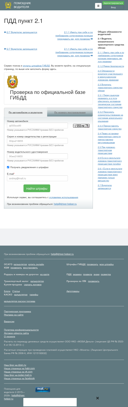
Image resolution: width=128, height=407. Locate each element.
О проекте (9, 336)
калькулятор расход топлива (19, 301)
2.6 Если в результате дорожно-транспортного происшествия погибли (110, 160)
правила (87, 274)
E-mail (10, 173)
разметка (106, 274)
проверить (92, 264)
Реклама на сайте (14, 314)
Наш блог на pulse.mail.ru (18, 375)
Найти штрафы (36, 188)
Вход (113, 7)
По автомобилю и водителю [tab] (25, 112)
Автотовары (72, 291)
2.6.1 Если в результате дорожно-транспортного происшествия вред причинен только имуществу (110, 174)
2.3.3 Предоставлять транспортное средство (110, 127)
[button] (98, 6)
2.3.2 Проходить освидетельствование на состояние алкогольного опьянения (110, 116)
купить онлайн (36, 264)
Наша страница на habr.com (19, 368)
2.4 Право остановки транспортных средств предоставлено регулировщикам (109, 138)
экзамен (77, 274)
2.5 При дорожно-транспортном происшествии (106, 150)
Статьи (16, 291)
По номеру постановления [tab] (70, 112)
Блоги (7, 291)
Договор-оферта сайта (16, 333)
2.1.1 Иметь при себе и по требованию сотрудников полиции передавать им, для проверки (74, 35)
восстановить (30, 267)
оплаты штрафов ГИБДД (36, 65)
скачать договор (33, 284)
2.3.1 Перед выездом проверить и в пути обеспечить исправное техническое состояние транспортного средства (110, 101)
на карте (44, 274)
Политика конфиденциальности (21, 329)
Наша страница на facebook (19, 378)
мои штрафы (107, 264)
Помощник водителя (22, 5)
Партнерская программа (17, 311)
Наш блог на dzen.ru (15, 365)
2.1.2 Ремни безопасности (111, 66)
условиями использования (63, 197)
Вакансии (9, 321)
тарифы (34, 294)
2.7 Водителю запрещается (21, 32)
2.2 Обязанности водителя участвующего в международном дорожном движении (110, 75)
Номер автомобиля (17, 121)
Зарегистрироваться (113, 3)
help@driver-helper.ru (65, 204)
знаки (97, 274)
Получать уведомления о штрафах (29, 167)
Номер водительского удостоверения (27, 151)
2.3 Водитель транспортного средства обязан (110, 87)
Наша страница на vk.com (18, 371)
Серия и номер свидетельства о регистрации (31, 136)
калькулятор (20, 264)
